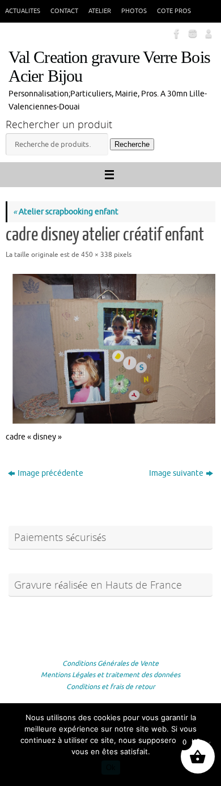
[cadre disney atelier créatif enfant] (110, 345)
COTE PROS (174, 11)
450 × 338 (96, 254)
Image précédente (50, 473)
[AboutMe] (207, 33)
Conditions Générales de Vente (110, 663)
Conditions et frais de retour (110, 686)
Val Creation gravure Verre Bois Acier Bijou (109, 67)
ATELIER (99, 11)
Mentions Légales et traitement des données (110, 674)
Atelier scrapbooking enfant (65, 212)
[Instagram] (191, 33)
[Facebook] (176, 33)
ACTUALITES (22, 11)
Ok (111, 767)
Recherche (132, 144)
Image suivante (176, 473)
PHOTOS (134, 11)
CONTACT (64, 11)
